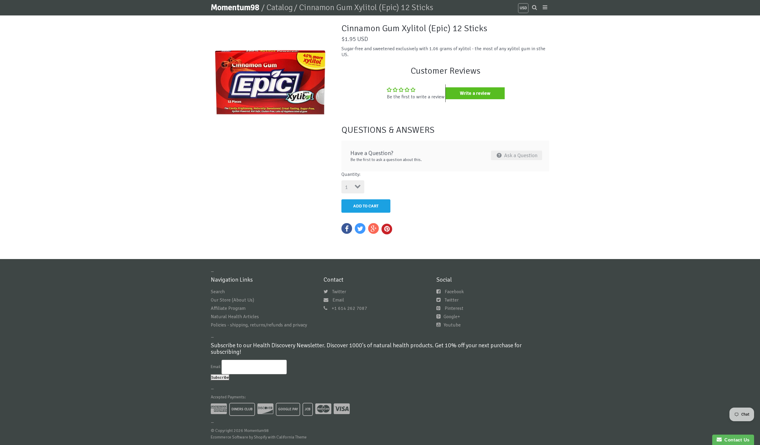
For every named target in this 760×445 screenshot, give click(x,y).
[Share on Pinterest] (386, 229)
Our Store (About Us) (232, 300)
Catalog (279, 7)
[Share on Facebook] (346, 228)
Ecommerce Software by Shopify (239, 437)
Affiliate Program (228, 308)
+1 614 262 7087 (349, 308)
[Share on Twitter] (360, 228)
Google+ (452, 317)
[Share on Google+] (373, 228)
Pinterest (454, 308)
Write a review (475, 93)
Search (218, 292)
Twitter (339, 292)
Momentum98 (236, 7)
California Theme (291, 437)
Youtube (452, 325)
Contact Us (736, 439)
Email (338, 300)
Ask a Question (520, 155)
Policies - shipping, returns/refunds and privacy (259, 325)
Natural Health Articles (235, 317)
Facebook (454, 292)
